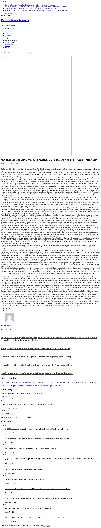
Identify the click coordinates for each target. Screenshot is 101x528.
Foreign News (9, 42)
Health (7, 39)
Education (8, 35)
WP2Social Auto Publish (43, 526)
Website (3, 401)
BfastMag (32, 525)
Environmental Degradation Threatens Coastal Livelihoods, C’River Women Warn (30, 8)
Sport (6, 37)
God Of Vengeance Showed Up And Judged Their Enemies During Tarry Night (31, 448)
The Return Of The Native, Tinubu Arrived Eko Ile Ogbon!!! (25, 479)
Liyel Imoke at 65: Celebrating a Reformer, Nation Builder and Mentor (37, 373)
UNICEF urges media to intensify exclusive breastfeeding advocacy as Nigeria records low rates (36, 429)
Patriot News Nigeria (15, 20)
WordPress (46, 525)
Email (3, 399)
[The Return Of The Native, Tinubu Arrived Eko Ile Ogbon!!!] (5, 475)
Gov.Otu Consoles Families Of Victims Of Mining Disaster (24, 469)
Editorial (7, 46)
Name (3, 397)
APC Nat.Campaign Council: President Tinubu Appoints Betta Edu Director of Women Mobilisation (36, 7)
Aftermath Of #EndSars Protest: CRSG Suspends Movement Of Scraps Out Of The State (34, 518)
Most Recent (6, 421)
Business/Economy (11, 40)
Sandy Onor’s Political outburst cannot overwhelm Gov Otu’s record (35, 348)
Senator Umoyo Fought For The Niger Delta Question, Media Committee (29, 508)
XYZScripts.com (59, 526)
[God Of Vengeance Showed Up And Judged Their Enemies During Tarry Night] (5, 444)
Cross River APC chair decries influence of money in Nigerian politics (36, 365)
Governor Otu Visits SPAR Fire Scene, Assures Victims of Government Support (30, 5)
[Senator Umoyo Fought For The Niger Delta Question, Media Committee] (5, 504)
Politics (7, 33)
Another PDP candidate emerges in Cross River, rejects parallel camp (36, 356)
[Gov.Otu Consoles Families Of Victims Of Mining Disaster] (5, 466)
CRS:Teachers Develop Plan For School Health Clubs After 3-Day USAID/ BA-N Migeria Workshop (38, 498)
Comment (4, 410)
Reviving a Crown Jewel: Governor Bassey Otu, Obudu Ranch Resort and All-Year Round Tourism (36, 10)
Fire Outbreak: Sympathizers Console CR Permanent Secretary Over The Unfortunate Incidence (37, 489)
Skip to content (7, 13)
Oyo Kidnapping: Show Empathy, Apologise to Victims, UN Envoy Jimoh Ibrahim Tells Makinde (37, 438)
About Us (8, 47)
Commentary (9, 44)
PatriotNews (4, 164)
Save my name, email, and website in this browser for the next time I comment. (27, 404)
